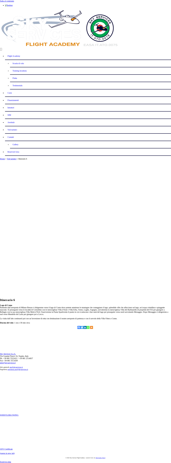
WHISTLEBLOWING (9, 415)
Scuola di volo (18, 63)
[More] (92, 327)
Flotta (15, 78)
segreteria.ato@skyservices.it (18, 369)
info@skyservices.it (8, 363)
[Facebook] (78, 327)
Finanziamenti (13, 100)
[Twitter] (81, 327)
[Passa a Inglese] (9, 5)
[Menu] (1, 49)
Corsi (10, 93)
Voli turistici (12, 130)
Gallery (15, 144)
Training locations (20, 71)
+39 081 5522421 (18, 340)
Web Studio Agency (101, 458)
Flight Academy (14, 56)
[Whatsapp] (88, 327)
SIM (9, 115)
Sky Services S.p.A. (8, 354)
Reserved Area (13, 152)
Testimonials (17, 85)
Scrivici (3, 338)
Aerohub (11, 122)
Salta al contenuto (7, 1)
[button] (5, 462)
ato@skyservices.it (16, 367)
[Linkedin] (85, 327)
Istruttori (11, 108)
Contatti (11, 137)
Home (2, 159)
